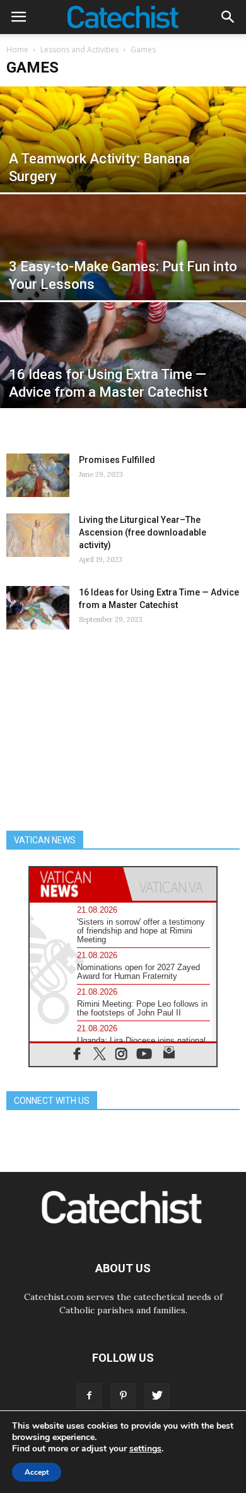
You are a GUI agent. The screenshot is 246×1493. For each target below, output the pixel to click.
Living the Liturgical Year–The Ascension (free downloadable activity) (142, 532)
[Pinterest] (123, 1395)
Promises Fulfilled (117, 460)
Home (17, 49)
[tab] (76, 884)
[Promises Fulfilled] (37, 475)
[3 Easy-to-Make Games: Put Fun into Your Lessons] (123, 270)
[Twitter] (157, 1395)
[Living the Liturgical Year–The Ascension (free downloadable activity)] (37, 535)
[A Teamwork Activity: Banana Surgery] (123, 162)
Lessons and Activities (79, 49)
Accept (37, 1472)
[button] (228, 17)
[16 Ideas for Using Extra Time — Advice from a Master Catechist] (123, 378)
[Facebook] (89, 1395)
